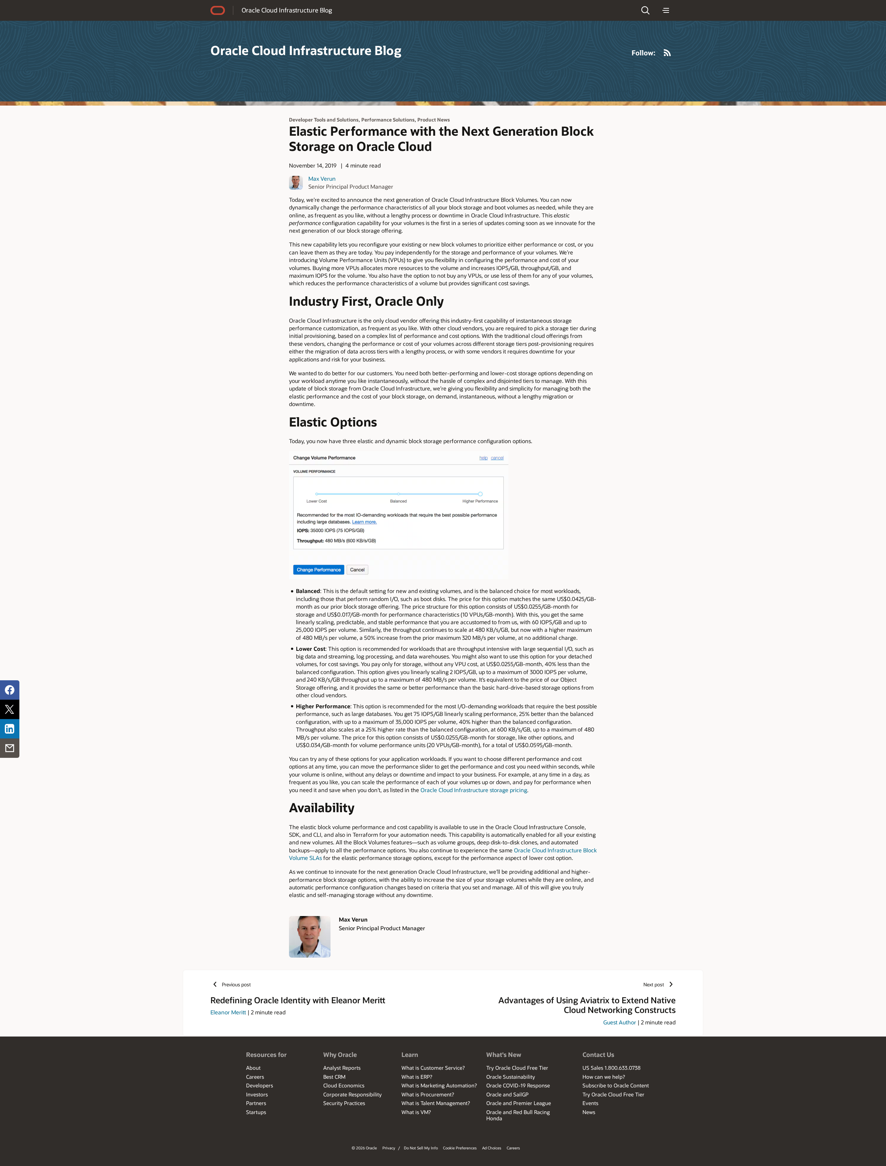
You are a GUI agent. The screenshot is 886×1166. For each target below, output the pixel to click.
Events (590, 1103)
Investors (257, 1094)
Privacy (388, 1147)
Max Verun (322, 178)
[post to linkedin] (9, 728)
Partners (256, 1103)
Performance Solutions (388, 119)
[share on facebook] (9, 690)
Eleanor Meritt (228, 1012)
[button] (645, 10)
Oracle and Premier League (518, 1103)
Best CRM (334, 1076)
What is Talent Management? (435, 1103)
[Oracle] (217, 10)
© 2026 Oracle (364, 1147)
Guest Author (619, 1022)
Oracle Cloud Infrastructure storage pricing (474, 789)
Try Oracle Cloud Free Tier (517, 1067)
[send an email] (9, 748)
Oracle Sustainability (510, 1076)
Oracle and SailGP (507, 1094)
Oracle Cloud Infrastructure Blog (287, 10)
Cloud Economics (343, 1085)
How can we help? (603, 1076)
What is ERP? (416, 1076)
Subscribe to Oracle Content (615, 1085)
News (588, 1112)
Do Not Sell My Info (421, 1147)
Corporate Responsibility (352, 1094)
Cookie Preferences (460, 1147)
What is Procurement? (427, 1094)
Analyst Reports (342, 1067)
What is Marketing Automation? (439, 1085)
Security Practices (344, 1103)
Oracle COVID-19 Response (518, 1085)
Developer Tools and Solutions (324, 119)
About (253, 1067)
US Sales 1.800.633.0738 (611, 1067)
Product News (433, 119)
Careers (255, 1076)
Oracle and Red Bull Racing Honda (518, 1115)
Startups (256, 1112)
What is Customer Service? (433, 1067)
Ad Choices (491, 1147)
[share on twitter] (9, 709)
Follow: (644, 52)
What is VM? (416, 1112)
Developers (259, 1085)
